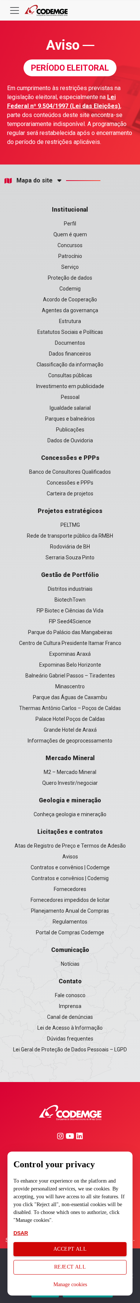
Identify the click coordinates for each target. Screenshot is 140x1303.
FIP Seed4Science (70, 621)
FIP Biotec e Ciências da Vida (70, 610)
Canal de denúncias (70, 1017)
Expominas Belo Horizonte (70, 664)
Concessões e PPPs (70, 457)
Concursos (70, 245)
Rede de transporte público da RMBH (70, 535)
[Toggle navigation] (14, 10)
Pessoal (70, 397)
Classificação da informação (70, 364)
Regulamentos (70, 921)
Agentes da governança (70, 310)
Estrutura (70, 321)
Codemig (70, 288)
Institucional (70, 209)
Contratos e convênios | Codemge (70, 867)
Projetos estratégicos (70, 510)
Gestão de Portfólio (70, 574)
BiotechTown (70, 599)
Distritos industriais (70, 588)
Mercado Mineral (70, 758)
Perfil (70, 223)
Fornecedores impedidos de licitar (70, 900)
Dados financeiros (70, 353)
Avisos (70, 856)
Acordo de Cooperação (70, 299)
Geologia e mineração (70, 800)
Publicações (70, 429)
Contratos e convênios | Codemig (70, 878)
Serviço (70, 267)
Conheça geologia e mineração (70, 814)
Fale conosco (70, 995)
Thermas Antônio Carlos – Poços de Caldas (70, 708)
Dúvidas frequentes (70, 1038)
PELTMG (70, 525)
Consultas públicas (70, 375)
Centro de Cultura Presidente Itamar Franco (70, 643)
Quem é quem (70, 234)
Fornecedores (70, 889)
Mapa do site (34, 181)
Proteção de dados (70, 277)
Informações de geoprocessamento (70, 740)
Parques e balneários (70, 418)
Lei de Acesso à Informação (70, 1027)
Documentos (70, 342)
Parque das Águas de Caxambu (70, 697)
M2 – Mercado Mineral (70, 772)
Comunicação (70, 949)
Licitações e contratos (70, 831)
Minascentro (70, 686)
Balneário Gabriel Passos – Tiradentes (70, 675)
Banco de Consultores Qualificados (70, 471)
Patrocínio (70, 256)
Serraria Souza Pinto (70, 557)
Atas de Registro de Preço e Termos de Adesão (70, 845)
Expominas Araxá (70, 654)
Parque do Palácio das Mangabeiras (70, 632)
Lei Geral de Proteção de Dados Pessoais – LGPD (70, 1049)
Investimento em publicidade (70, 386)
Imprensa (70, 1006)
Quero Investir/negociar (70, 783)
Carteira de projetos (70, 493)
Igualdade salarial (70, 408)
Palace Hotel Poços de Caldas (70, 719)
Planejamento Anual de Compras (70, 910)
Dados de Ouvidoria (70, 440)
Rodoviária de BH (70, 546)
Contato (70, 981)
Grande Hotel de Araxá (70, 729)
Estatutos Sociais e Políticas (70, 332)
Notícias (70, 964)
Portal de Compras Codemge (70, 932)
